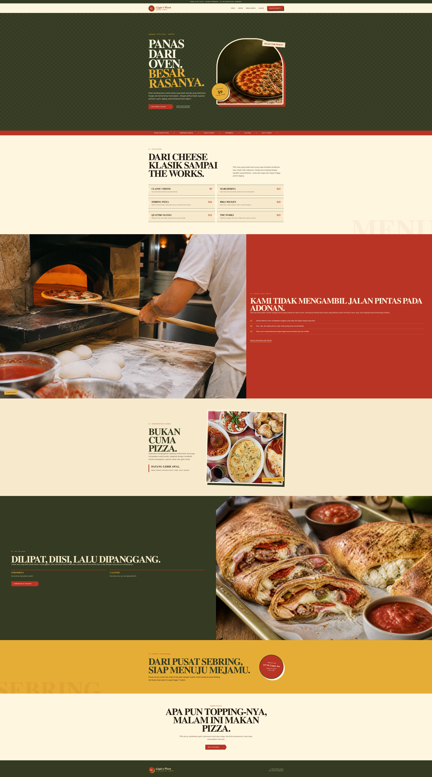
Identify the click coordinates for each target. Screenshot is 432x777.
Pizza (233, 8)
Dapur (240, 8)
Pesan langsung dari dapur (261, 340)
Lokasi (261, 8)
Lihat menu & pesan (161, 106)
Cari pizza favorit (183, 106)
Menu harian (250, 8)
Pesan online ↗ (275, 8)
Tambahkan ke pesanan (25, 583)
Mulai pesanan (216, 747)
